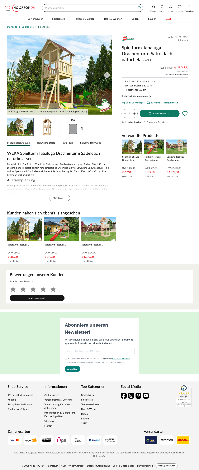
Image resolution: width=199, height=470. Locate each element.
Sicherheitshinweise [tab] (90, 143)
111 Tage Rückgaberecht (20, 395)
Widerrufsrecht (76, 466)
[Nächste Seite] (107, 75)
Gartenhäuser (35, 19)
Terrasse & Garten (84, 19)
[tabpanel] (59, 175)
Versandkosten (73, 453)
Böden (135, 19)
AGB (63, 466)
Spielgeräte (58, 19)
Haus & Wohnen (113, 19)
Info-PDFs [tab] (68, 143)
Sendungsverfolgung (18, 409)
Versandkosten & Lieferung (58, 400)
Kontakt (12, 400)
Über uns (49, 421)
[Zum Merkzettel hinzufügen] (184, 113)
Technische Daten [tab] (46, 143)
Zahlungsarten (51, 395)
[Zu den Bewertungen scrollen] (182, 40)
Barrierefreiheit (145, 466)
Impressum (52, 466)
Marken (48, 426)
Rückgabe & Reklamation (20, 404)
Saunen (152, 19)
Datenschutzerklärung (98, 466)
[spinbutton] (130, 113)
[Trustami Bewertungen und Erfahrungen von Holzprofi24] (183, 396)
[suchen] (139, 8)
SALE (169, 19)
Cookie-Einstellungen (123, 466)
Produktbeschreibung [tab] (18, 143)
